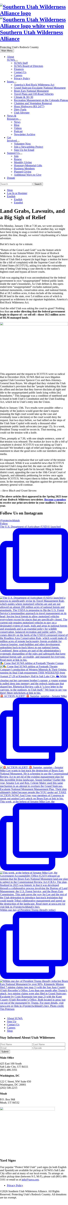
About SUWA (11, 58)
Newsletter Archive (24, 134)
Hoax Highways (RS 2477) (29, 106)
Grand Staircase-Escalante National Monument (40, 87)
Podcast (18, 131)
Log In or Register (17, 193)
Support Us (13, 153)
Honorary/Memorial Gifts (28, 165)
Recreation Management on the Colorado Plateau (41, 100)
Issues (10, 81)
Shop (10, 190)
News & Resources (12, 117)
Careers (18, 75)
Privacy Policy (22, 78)
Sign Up (11, 1021)
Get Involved (12, 139)
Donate (11, 177)
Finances (19, 69)
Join (16, 156)
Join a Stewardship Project (28, 146)
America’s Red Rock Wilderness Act (34, 84)
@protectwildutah (10, 520)
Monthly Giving (23, 162)
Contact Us (20, 72)
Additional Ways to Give (27, 174)
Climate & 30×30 (23, 97)
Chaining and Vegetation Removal (33, 103)
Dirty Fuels (20, 109)
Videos (18, 128)
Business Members (24, 168)
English (11, 196)
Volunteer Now (22, 143)
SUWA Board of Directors (28, 66)
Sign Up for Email (24, 149)
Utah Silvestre (21, 112)
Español (18, 202)
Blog (16, 125)
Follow (4, 523)
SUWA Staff (21, 62)
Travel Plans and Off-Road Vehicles (34, 94)
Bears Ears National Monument (31, 90)
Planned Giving (22, 171)
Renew (18, 159)
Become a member (55, 499)
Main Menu (7, 50)
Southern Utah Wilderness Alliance (31, 35)
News (17, 121)
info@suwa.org (30, 1179)
